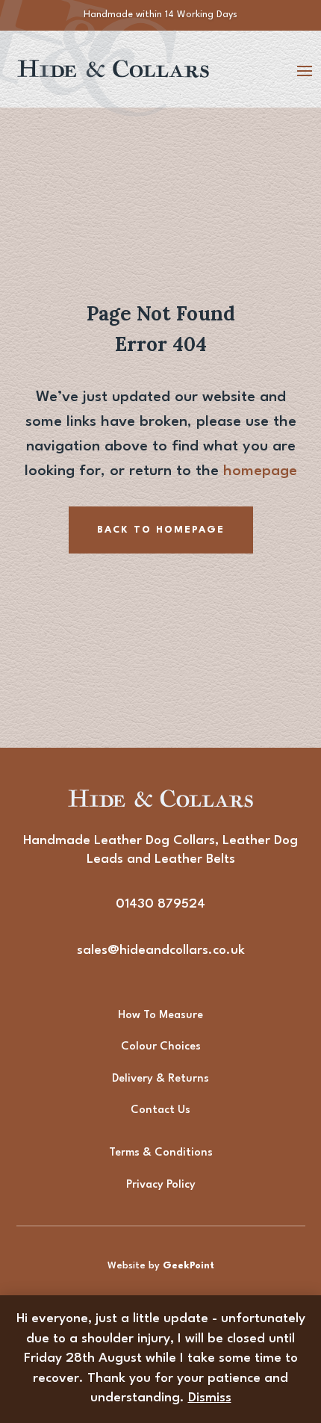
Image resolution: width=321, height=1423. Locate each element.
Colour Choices (161, 1046)
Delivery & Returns (160, 1079)
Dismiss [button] (209, 1398)
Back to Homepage (161, 530)
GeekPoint (188, 1266)
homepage (260, 471)
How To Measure (160, 1015)
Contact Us (160, 1110)
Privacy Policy (161, 1185)
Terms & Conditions (161, 1153)
